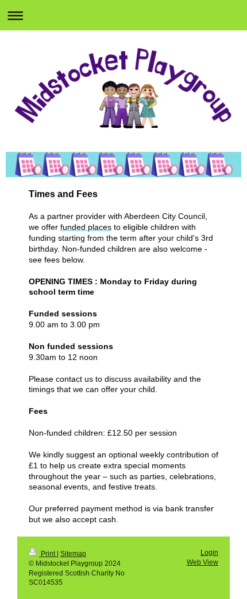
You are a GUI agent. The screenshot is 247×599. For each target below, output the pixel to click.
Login (209, 553)
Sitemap (73, 554)
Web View (202, 562)
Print (48, 554)
